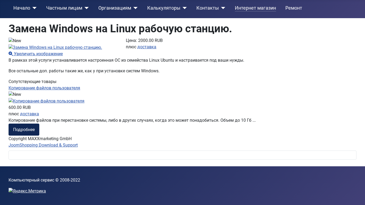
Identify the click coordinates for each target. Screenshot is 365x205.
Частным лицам (64, 8)
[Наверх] (356, 195)
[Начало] (33, 8)
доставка (146, 46)
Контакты (207, 8)
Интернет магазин (255, 8)
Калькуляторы (163, 8)
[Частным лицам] (85, 8)
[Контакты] (222, 8)
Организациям (114, 8)
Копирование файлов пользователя (44, 87)
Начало (21, 8)
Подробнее (24, 129)
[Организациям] (134, 8)
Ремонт (293, 8)
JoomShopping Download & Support (43, 145)
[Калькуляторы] (183, 8)
